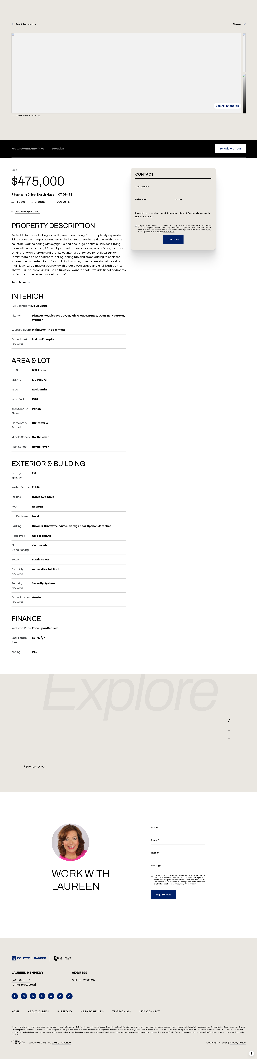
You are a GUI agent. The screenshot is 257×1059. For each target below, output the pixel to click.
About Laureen (38, 1011)
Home (15, 1011)
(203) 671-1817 (21, 980)
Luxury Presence (61, 1042)
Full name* (141, 199)
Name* (155, 827)
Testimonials (121, 1011)
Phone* (155, 852)
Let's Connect (149, 1011)
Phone (178, 199)
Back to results (26, 24)
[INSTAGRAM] (24, 996)
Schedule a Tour (230, 148)
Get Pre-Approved (27, 211)
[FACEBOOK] (15, 996)
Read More (19, 282)
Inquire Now (163, 894)
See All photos (227, 106)
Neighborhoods (92, 1011)
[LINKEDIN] (33, 996)
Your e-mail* (142, 186)
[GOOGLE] (60, 996)
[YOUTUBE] (51, 996)
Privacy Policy (168, 232)
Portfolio (64, 1011)
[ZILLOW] (69, 996)
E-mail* (155, 840)
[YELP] (42, 996)
